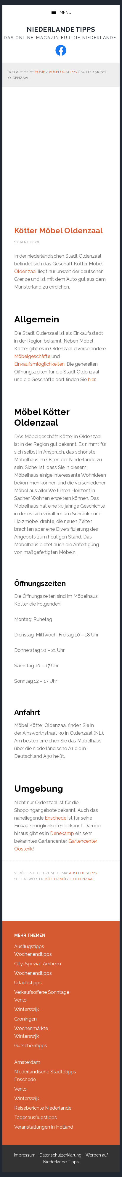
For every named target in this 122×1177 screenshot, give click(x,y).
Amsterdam (27, 1062)
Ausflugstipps (83, 873)
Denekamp (62, 833)
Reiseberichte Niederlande (42, 1108)
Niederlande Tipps (61, 29)
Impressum (25, 1155)
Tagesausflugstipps (35, 1117)
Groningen (25, 1019)
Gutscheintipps (30, 1045)
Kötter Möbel (58, 879)
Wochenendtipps (33, 954)
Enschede (56, 818)
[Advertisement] (61, 151)
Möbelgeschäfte (33, 356)
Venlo (20, 1000)
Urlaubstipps (28, 983)
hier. (92, 379)
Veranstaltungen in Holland (43, 1127)
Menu (65, 12)
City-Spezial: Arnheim (37, 964)
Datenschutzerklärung (60, 1155)
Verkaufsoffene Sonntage (41, 992)
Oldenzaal (26, 271)
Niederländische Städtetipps (45, 1072)
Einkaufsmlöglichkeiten (39, 364)
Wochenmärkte (31, 1028)
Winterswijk (26, 1009)
